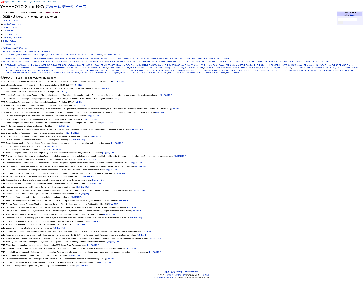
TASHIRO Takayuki (255, 62)
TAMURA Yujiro (242, 62)
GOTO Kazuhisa (9, 44)
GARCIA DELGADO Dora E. (175, 65)
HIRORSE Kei (274, 65)
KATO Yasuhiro (114, 68)
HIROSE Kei (285, 65)
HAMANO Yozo (193, 65)
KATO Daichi (102, 68)
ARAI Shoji (34, 65)
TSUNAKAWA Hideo (194, 58)
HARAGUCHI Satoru (216, 65)
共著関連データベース (66, 6)
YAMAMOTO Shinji (11, 21)
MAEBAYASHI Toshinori (194, 68)
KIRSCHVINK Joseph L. (37, 55)
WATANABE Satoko (144, 73)
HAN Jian (203, 65)
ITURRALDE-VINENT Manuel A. (18, 68)
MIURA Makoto (253, 68)
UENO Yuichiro (209, 58)
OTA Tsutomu (160, 62)
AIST (13, 2)
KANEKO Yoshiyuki (67, 58)
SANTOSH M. (201, 62)
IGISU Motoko (296, 65)
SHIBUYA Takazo (9, 41)
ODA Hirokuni (32, 70)
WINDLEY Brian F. (223, 58)
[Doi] (122, 82)
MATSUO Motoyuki (239, 68)
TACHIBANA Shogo (227, 62)
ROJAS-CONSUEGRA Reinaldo (132, 70)
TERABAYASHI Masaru (112, 55)
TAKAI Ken (339, 70)
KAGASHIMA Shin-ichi (40, 68)
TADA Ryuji (8, 38)
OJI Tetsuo (79, 70)
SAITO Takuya (189, 62)
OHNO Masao (138, 58)
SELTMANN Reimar (209, 70)
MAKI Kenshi (94, 58)
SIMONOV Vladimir (291, 70)
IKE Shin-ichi (64, 62)
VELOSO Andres (98, 73)
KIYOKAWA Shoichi (117, 62)
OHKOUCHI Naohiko (68, 55)
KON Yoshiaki (21, 48)
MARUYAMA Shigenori (12, 24)
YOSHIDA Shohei (218, 73)
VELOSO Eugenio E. (128, 73)
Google (352, 15)
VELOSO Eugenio (112, 73)
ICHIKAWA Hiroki (38, 62)
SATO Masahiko (30, 51)
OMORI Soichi (164, 58)
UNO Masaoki (85, 73)
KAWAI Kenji (22, 55)
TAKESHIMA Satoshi (29, 73)
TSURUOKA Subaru (71, 73)
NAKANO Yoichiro (299, 68)
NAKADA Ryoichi (147, 62)
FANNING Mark (142, 65)
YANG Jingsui (173, 73)
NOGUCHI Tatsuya (330, 68)
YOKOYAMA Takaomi (188, 73)
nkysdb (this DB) (49, 2)
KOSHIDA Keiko (82, 58)
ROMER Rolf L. (152, 70)
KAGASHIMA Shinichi (58, 68)
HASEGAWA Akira (232, 65)
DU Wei (104, 65)
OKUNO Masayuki (91, 70)
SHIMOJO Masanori (178, 58)
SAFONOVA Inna (179, 70)
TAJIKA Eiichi (18, 38)
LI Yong (181, 68)
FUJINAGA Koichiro (156, 65)
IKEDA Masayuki (309, 65)
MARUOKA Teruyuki (212, 68)
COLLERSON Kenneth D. (23, 58)
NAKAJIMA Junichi (284, 68)
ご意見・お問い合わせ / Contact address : (181, 272)
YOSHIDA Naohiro (204, 73)
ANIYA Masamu (23, 65)
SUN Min (302, 70)
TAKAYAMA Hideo (13, 73)
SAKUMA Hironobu (193, 70)
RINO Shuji (115, 70)
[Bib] (118, 82)
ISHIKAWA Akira (53, 58)
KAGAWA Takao (73, 68)
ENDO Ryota (131, 65)
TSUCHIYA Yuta (57, 73)
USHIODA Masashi (271, 62)
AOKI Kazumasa (9, 48)
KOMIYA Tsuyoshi (10, 27)
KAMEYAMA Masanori (78, 62)
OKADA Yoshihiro (151, 58)
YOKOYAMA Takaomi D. (320, 62)
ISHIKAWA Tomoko (323, 65)
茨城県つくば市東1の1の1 (176, 275)
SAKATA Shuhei (83, 55)
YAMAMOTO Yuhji (303, 62)
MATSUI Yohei (226, 68)
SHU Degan (278, 70)
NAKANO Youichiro (314, 68)
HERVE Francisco (246, 65)
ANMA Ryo (7, 51)
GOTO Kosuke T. (24, 62)
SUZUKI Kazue (213, 62)
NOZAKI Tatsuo (344, 68)
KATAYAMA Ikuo (103, 62)
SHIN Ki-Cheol (248, 70)
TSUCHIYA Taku (43, 73)
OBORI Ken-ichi (20, 70)
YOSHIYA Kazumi (233, 73)
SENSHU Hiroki (236, 70)
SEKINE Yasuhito (43, 51)
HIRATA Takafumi (10, 34)
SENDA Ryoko (223, 70)
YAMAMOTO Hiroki (160, 73)
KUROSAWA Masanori (139, 68)
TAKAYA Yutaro (349, 70)
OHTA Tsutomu (59, 70)
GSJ (19, 2)
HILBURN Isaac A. (261, 65)
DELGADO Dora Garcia (91, 65)
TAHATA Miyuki (328, 70)
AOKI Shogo (7, 58)
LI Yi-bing (166, 68)
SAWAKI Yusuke (10, 31)
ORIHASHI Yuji (104, 70)
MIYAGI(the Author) (32, 2)
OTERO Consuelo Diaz (174, 62)
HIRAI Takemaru (40, 58)
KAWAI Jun (125, 68)
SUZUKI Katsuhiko (314, 70)
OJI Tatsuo (70, 70)
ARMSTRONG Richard (48, 65)
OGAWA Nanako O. (124, 58)
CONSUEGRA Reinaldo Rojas (69, 65)
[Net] (114, 82)
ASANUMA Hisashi (10, 62)
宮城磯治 (206, 275)
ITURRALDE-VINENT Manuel (343, 65)
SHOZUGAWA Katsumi (264, 70)
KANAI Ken (92, 62)
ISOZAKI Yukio (17, 51)
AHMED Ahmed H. (10, 65)
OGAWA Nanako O (45, 70)
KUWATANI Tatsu (155, 68)
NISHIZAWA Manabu (108, 58)
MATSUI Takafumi (133, 62)
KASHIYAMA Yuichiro (88, 68)
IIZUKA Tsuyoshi (52, 62)
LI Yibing (174, 68)
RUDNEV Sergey (165, 70)
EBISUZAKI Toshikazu (116, 65)
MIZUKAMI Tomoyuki (268, 68)
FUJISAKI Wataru (9, 55)
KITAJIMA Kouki (53, 55)
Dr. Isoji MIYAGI (159, 277)
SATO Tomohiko (96, 55)
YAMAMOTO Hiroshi (287, 62)
